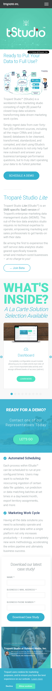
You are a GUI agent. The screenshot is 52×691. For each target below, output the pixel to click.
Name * (11, 577)
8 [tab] (37, 394)
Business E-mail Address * (22, 590)
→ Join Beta (17, 268)
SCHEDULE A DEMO (21, 175)
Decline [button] (9, 686)
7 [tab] (33, 394)
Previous (1, 357)
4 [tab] (22, 394)
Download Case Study (25, 617)
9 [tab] (40, 394)
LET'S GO (26, 439)
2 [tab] (15, 394)
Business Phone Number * (21, 602)
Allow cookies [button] (25, 686)
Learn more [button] (37, 679)
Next (50, 357)
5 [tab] (26, 394)
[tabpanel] (26, 356)
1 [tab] (12, 394)
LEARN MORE (26, 379)
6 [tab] (30, 394)
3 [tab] (19, 394)
